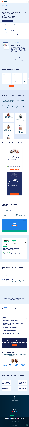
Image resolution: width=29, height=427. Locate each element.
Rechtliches (14, 401)
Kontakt (14, 399)
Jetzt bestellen (11, 85)
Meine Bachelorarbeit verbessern (7, 20)
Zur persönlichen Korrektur (14, 169)
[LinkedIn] (16, 411)
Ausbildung (16, 214)
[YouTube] (12, 411)
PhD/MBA (24, 215)
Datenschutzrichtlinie (14, 424)
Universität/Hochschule (19, 215)
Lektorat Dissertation (14, 406)
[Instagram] (14, 411)
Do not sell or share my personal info (14, 421)
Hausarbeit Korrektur (14, 408)
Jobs (14, 398)
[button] (27, 425)
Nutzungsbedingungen (14, 425)
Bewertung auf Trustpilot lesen (7, 252)
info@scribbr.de (5, 365)
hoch (9, 273)
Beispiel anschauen (17, 85)
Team (14, 397)
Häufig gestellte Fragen (14, 400)
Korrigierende (14, 402)
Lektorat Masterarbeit (14, 405)
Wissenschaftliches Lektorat (14, 407)
